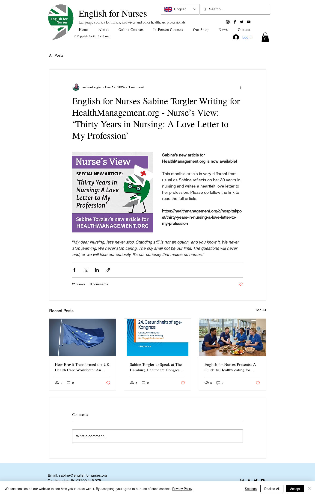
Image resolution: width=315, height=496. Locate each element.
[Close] (309, 488)
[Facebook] (234, 22)
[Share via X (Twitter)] (85, 270)
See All (261, 310)
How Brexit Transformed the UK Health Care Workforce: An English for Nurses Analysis (82, 367)
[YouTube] (248, 22)
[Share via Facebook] (74, 270)
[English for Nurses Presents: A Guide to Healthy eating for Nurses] (232, 337)
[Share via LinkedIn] (97, 270)
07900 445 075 (88, 480)
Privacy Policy (182, 488)
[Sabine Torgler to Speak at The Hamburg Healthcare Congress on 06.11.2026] (157, 337)
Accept (295, 488)
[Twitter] (241, 22)
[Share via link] (108, 270)
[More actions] (240, 87)
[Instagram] (228, 22)
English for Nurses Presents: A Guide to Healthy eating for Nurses (230, 367)
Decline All (271, 488)
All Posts (56, 55)
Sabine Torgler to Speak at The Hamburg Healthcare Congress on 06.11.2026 (156, 367)
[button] (105, 29)
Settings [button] (251, 488)
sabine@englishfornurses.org (83, 475)
